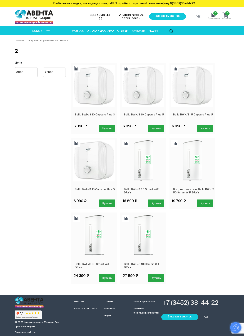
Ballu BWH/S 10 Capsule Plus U (144, 114)
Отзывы (122, 31)
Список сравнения (144, 301)
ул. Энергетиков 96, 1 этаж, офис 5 (131, 16)
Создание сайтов (25, 332)
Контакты (138, 31)
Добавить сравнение (76, 68)
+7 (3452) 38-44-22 (190, 303)
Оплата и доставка (100, 31)
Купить (107, 128)
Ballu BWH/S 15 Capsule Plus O (95, 189)
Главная (19, 40)
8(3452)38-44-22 (101, 17)
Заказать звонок (167, 16)
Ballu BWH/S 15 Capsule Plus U (193, 114)
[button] (40, 31)
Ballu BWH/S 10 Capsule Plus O (95, 114)
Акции (153, 31)
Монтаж (78, 31)
